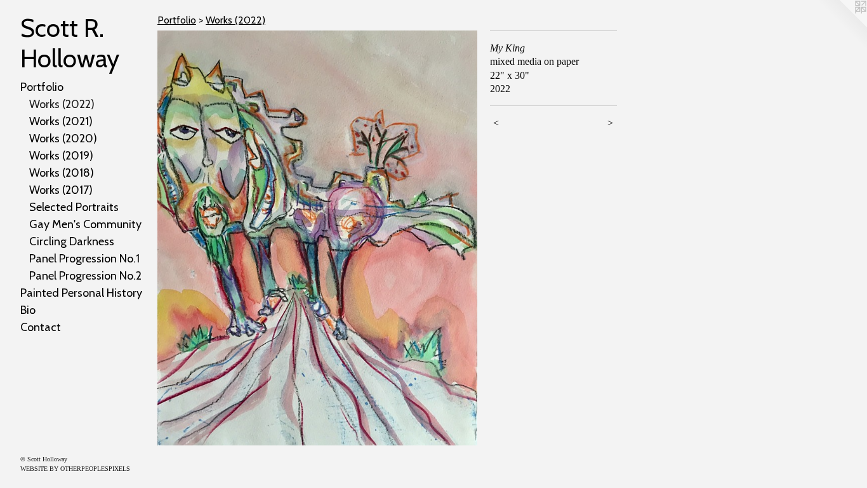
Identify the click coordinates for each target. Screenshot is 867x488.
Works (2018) (61, 173)
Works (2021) (61, 121)
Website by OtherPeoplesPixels (75, 468)
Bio (28, 310)
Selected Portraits (74, 207)
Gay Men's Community (85, 224)
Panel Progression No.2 (85, 276)
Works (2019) (61, 156)
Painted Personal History (81, 293)
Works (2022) (62, 104)
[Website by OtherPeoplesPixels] (841, 25)
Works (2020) (63, 139)
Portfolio (41, 87)
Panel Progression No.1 (84, 259)
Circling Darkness (71, 241)
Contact (40, 327)
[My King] (317, 237)
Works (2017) (61, 190)
